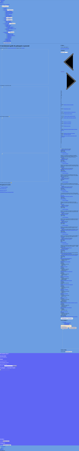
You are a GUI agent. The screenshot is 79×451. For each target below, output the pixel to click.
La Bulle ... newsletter (66, 326)
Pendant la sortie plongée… (9, 12)
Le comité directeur (8, 25)
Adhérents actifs (7, 26)
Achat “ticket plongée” (8, 22)
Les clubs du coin (9, 30)
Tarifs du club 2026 (8, 20)
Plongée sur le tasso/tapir (67, 123)
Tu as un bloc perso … (8, 15)
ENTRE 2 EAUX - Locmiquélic (4, 4)
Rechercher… (2, 365)
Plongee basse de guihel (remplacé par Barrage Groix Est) (69, 230)
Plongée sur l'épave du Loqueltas (68, 104)
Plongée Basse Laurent (67, 108)
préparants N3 (9, 37)
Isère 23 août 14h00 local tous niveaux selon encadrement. (69, 255)
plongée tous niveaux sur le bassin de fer (69, 112)
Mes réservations (66, 323)
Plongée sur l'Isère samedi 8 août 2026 (69, 116)
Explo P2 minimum (65, 163)
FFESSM (3, 362)
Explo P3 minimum (65, 243)
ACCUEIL (5, 8)
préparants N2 (9, 36)
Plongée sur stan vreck (64, 222)
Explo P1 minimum (65, 153)
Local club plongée (63, 152)
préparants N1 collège (10, 34)
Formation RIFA (7, 39)
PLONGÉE (5, 10)
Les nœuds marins (8, 40)
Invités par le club (9, 27)
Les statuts (7, 24)
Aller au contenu (2, 0)
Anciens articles (63, 351)
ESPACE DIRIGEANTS (7, 41)
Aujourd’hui (62, 71)
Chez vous (7, 14)
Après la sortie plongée (8, 13)
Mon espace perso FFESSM (65, 48)
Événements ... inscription (67, 318)
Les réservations (66, 324)
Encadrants (7, 33)
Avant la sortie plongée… (9, 11)
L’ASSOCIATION (6, 23)
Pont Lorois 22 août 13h (67, 134)
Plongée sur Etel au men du (68, 113)
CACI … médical (8, 16)
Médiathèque (9, 31)
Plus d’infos (62, 157)
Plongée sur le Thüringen (64, 289)
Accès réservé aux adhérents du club (10, 28)
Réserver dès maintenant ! (68, 247)
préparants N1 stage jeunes (11, 35)
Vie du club (7, 29)
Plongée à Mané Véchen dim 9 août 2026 (70, 117)
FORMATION (6, 32)
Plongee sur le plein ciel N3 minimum (69, 133)
